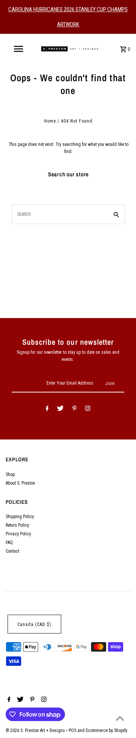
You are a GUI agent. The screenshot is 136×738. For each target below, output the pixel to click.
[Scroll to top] (119, 718)
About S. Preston (20, 483)
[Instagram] (87, 409)
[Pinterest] (75, 409)
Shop (10, 474)
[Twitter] (60, 409)
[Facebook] (47, 409)
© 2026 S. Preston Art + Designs (36, 730)
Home (50, 121)
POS (72, 730)
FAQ (9, 542)
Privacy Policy (18, 533)
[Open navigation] (18, 48)
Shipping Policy (20, 516)
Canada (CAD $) (34, 624)
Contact (12, 551)
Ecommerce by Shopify (106, 730)
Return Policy (17, 525)
